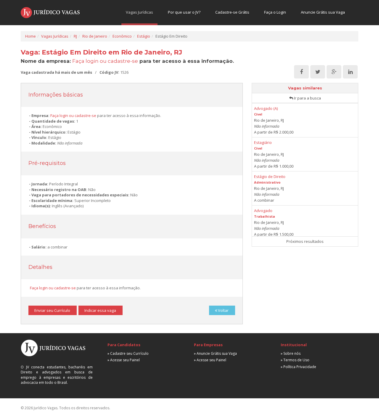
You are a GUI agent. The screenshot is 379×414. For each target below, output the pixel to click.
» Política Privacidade (298, 366)
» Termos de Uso (295, 359)
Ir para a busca (307, 98)
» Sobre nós (291, 353)
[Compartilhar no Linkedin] (350, 72)
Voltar (223, 310)
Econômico (122, 36)
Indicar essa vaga (100, 310)
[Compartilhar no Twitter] (317, 72)
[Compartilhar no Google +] (334, 72)
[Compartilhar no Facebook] (301, 72)
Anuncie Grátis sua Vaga (323, 12)
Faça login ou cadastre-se (105, 61)
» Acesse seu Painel (123, 359)
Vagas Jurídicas (139, 12)
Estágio (143, 36)
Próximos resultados (305, 241)
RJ (75, 36)
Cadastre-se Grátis (232, 12)
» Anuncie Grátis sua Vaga (215, 353)
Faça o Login (275, 12)
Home (30, 36)
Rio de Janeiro (94, 36)
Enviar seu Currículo (52, 310)
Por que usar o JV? (184, 12)
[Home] (50, 12)
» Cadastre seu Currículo (128, 353)
